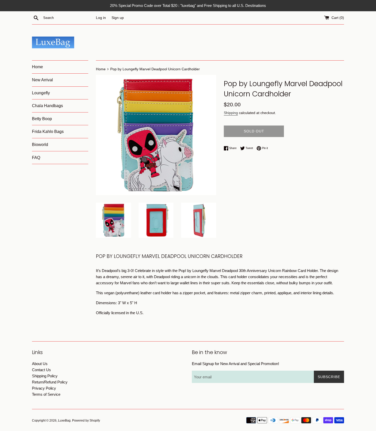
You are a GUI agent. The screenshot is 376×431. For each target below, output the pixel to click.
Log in (101, 18)
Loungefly (41, 93)
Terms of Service (46, 394)
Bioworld (40, 144)
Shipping (231, 113)
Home (37, 67)
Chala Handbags (47, 106)
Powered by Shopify (86, 420)
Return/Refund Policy (50, 382)
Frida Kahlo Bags (48, 131)
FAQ (36, 157)
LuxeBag (64, 420)
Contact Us (41, 370)
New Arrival (42, 80)
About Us (40, 363)
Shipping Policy (45, 376)
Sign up (118, 18)
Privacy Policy (44, 388)
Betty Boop (42, 119)
